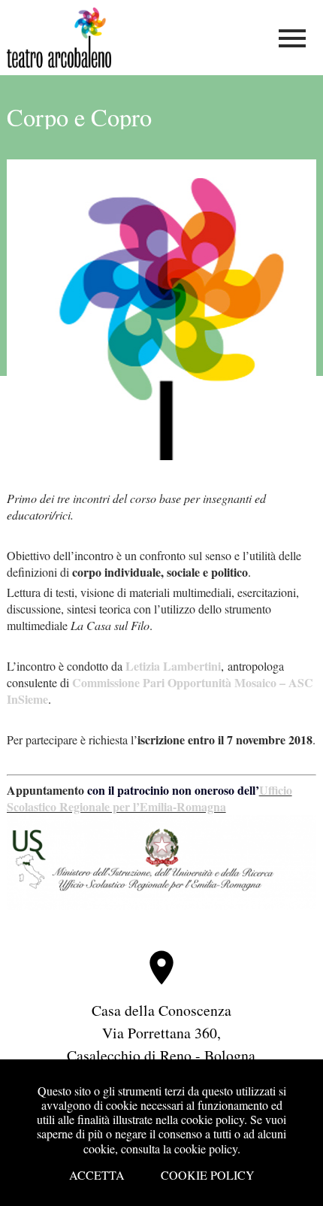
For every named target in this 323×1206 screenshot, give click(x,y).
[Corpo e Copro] (162, 309)
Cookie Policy (208, 1175)
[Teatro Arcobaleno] (59, 62)
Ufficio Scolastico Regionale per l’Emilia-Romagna (149, 798)
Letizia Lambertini (173, 665)
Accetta (97, 1175)
